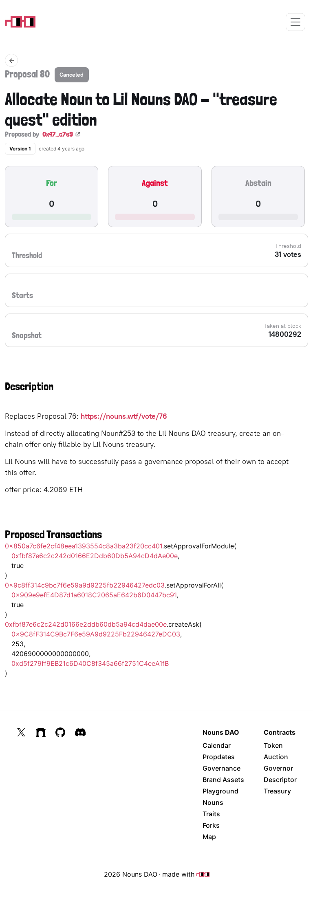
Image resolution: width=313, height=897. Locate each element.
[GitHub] (60, 732)
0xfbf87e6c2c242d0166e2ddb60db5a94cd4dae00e (86, 624)
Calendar (217, 745)
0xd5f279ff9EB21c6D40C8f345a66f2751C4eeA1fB (90, 663)
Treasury (277, 791)
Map (209, 837)
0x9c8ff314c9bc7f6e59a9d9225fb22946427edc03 (85, 585)
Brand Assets (223, 779)
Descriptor (280, 779)
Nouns (213, 802)
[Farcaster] (41, 732)
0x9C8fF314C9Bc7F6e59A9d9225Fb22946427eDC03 (95, 634)
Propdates (219, 757)
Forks (211, 825)
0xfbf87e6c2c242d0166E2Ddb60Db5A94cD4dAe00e (94, 556)
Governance (221, 768)
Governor (278, 768)
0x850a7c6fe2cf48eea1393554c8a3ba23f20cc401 (83, 546)
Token (273, 745)
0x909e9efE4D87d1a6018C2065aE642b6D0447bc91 (93, 595)
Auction (276, 757)
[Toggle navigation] (295, 22)
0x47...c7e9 (57, 134)
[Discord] (80, 732)
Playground (220, 791)
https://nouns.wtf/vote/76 (124, 416)
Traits (211, 814)
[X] (21, 732)
